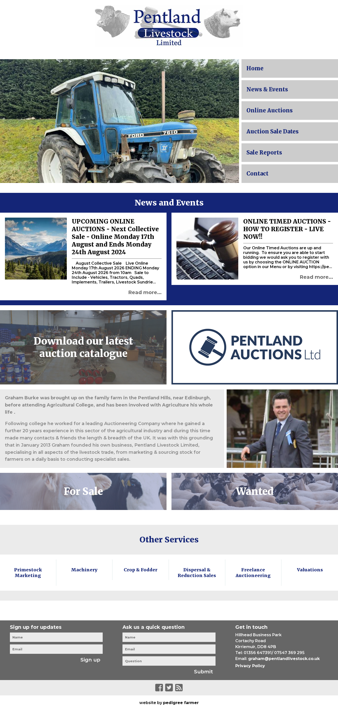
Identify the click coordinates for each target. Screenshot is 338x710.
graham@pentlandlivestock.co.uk (284, 658)
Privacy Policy (250, 665)
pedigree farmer (181, 702)
